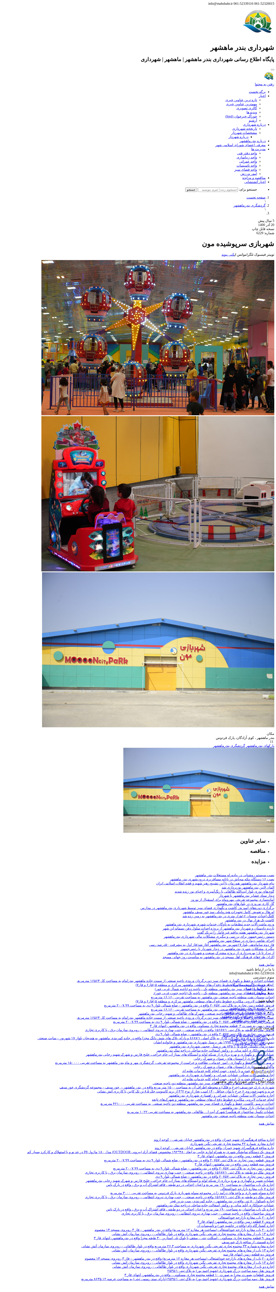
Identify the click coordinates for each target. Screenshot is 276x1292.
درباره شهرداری (254, 124)
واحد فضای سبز (245, 169)
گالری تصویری (246, 108)
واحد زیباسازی (247, 157)
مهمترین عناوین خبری (241, 104)
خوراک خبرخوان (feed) (241, 116)
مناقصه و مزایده (254, 178)
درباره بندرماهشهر (253, 141)
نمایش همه (266, 964)
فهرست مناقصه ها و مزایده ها (244, 1035)
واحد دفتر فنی (247, 153)
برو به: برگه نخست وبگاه (248, 985)
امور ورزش (248, 174)
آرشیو (253, 120)
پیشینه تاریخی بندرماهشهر (247, 1008)
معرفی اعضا (257, 993)
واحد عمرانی (248, 161)
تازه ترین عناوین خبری (241, 100)
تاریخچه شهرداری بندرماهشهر (244, 1012)
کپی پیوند (227, 254)
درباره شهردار (238, 137)
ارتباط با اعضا (256, 989)
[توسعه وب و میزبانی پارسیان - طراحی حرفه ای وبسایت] (263, 1087)
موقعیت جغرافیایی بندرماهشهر (243, 1016)
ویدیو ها (251, 112)
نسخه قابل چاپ (263, 229)
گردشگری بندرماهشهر (250, 205)
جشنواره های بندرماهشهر (247, 1039)
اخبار (262, 96)
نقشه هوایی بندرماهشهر (249, 1020)
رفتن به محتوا (264, 84)
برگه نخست (257, 92)
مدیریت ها (258, 149)
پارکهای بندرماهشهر (260, 746)
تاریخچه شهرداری (244, 128)
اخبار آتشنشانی (255, 182)
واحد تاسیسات (247, 165)
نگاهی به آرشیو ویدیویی (249, 1044)
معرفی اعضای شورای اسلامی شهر (240, 145)
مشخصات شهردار (244, 133)
